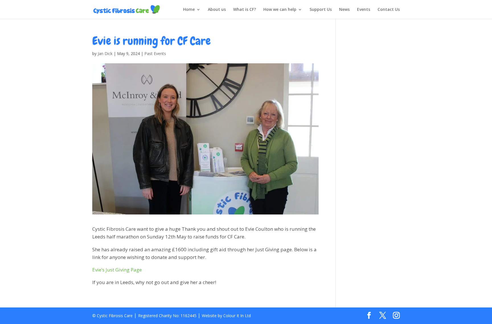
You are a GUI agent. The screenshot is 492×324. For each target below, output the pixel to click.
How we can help (279, 9)
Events (363, 9)
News (344, 9)
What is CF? (244, 9)
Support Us (320, 9)
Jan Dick (105, 53)
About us (217, 9)
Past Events (155, 53)
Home (189, 9)
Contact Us (389, 9)
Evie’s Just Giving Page (117, 269)
